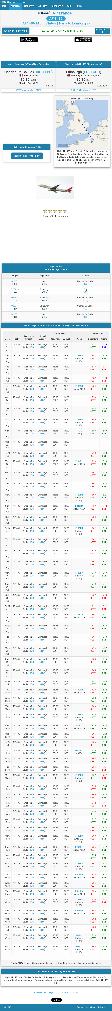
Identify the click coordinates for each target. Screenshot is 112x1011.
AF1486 (74, 992)
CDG (85, 284)
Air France (62, 13)
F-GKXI (79, 726)
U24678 (15, 297)
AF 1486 (56, 19)
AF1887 (14, 281)
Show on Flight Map (15, 30)
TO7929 (15, 289)
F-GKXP (79, 614)
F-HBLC (79, 899)
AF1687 (14, 314)
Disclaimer (92, 1007)
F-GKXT (79, 847)
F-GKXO (79, 875)
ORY (85, 292)
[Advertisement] (56, 51)
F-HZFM (79, 506)
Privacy (103, 1007)
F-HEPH (79, 386)
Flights (52, 992)
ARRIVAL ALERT (102, 29)
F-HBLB (79, 836)
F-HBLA (79, 714)
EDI (44, 284)
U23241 (15, 306)
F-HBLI (79, 935)
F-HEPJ (78, 431)
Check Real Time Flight (27, 155)
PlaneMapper (40, 992)
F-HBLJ (79, 355)
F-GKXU (79, 910)
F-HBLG (79, 419)
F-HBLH (79, 495)
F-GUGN (79, 891)
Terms (81, 1007)
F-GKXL (79, 461)
